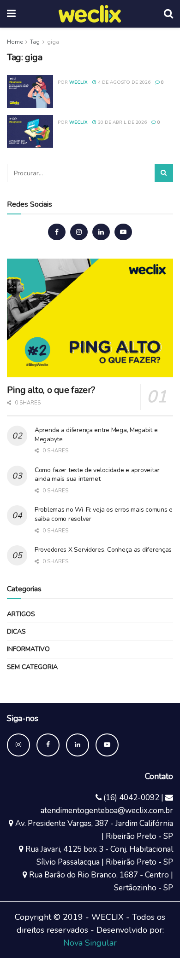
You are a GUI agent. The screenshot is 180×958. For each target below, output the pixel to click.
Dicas (16, 631)
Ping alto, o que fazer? (51, 390)
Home (15, 42)
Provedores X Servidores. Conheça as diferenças (103, 549)
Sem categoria (32, 667)
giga (53, 42)
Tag (35, 42)
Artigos (21, 614)
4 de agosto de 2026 (123, 82)
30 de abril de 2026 (121, 122)
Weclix (78, 82)
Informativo (28, 649)
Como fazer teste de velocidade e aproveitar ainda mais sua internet (97, 475)
